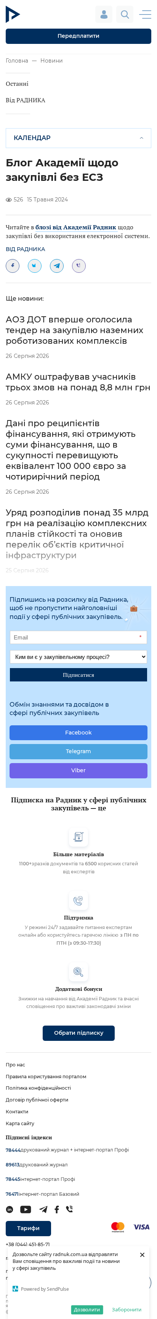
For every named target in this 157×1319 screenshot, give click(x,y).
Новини (51, 60)
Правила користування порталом (46, 1076)
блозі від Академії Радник (76, 227)
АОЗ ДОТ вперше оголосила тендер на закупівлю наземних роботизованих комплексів (74, 330)
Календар (32, 138)
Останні (17, 83)
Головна (17, 60)
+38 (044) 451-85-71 (28, 1244)
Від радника (25, 249)
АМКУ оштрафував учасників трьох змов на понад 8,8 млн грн (78, 382)
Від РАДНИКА (25, 100)
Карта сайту (20, 1123)
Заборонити (126, 1309)
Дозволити (87, 1309)
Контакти (17, 1111)
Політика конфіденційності (38, 1088)
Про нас (15, 1065)
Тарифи (28, 1228)
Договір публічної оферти (37, 1100)
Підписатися (78, 674)
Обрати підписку (78, 1032)
